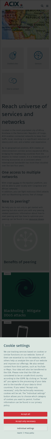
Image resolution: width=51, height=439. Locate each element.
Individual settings (25, 428)
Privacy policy (29, 433)
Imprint (19, 433)
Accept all (25, 414)
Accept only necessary (26, 421)
